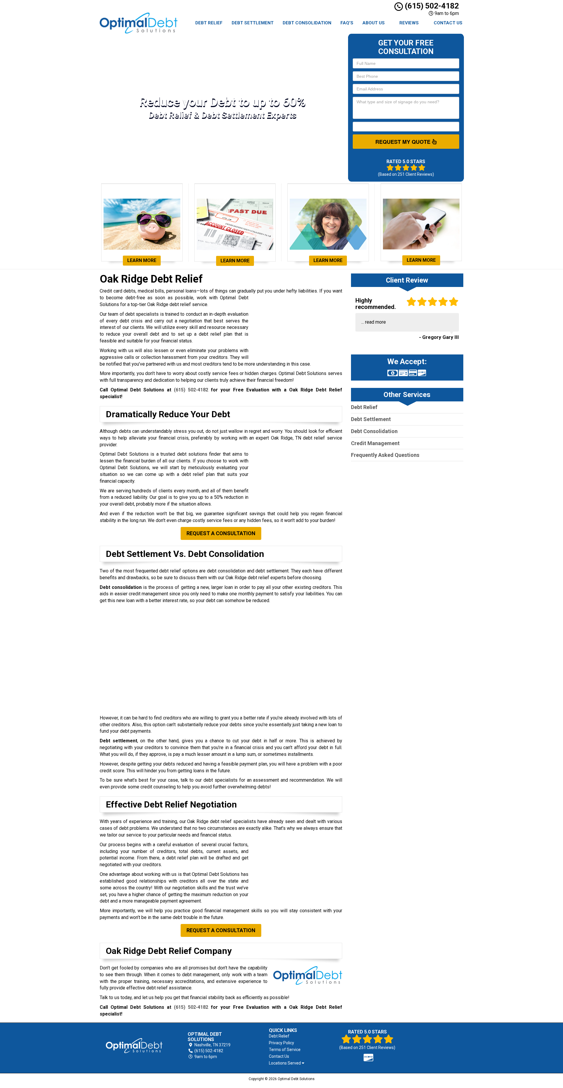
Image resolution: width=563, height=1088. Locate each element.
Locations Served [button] (285, 1063)
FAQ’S (346, 23)
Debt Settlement (253, 23)
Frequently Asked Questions (385, 455)
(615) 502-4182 (431, 5)
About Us (373, 23)
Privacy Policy (281, 1042)
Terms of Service (285, 1049)
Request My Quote (403, 141)
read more (375, 322)
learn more (141, 260)
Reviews (409, 23)
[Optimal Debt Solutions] (134, 1045)
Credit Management (375, 443)
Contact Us (448, 23)
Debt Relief (209, 23)
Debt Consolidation (307, 23)
